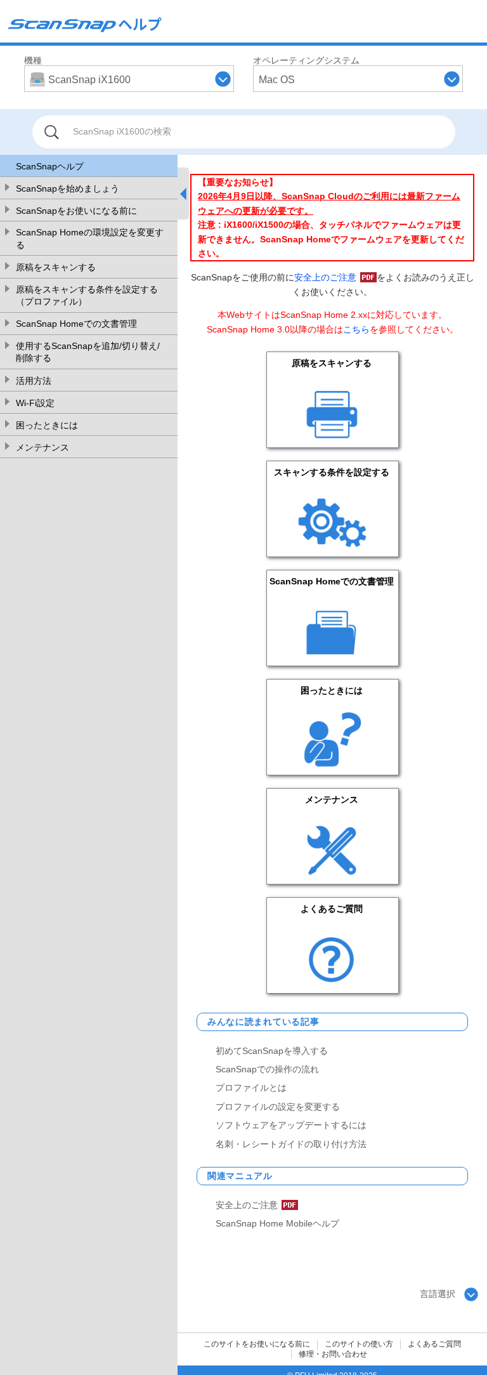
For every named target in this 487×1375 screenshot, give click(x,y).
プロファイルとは (251, 1087)
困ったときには (47, 425)
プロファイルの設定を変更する (278, 1107)
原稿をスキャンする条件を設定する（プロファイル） (87, 295)
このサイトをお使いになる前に (257, 1343)
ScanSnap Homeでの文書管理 (76, 324)
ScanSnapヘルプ (50, 166)
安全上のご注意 (325, 277)
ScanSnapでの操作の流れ (267, 1069)
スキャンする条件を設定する (331, 472)
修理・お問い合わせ (333, 1354)
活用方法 (33, 381)
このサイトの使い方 (359, 1343)
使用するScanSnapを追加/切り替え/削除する (88, 352)
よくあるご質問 (332, 909)
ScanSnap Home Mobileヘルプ (277, 1223)
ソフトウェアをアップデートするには (291, 1125)
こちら (356, 329)
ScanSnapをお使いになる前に (76, 211)
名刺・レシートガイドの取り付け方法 (291, 1144)
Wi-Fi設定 (35, 403)
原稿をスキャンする (56, 267)
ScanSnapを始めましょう (67, 188)
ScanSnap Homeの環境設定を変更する (90, 238)
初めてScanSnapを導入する (272, 1051)
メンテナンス (42, 447)
